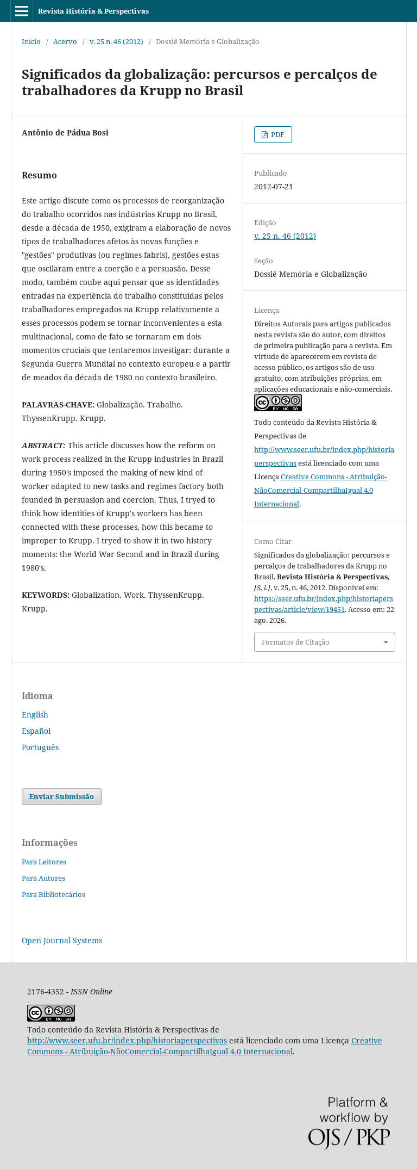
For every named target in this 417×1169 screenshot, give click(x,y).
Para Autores (43, 878)
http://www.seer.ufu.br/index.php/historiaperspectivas (127, 1040)
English (35, 714)
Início (31, 41)
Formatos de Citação (296, 642)
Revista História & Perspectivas (93, 11)
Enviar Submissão (61, 796)
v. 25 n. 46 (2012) (116, 41)
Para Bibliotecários (53, 894)
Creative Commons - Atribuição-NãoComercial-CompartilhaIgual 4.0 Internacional (320, 490)
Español (36, 731)
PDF (277, 134)
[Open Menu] (22, 11)
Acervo (65, 41)
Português (40, 747)
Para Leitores (44, 862)
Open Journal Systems (62, 940)
